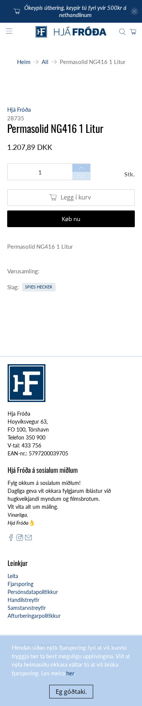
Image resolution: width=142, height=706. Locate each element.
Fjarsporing (20, 584)
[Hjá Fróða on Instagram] (19, 539)
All (45, 62)
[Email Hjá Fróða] (28, 539)
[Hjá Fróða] (71, 31)
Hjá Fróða (19, 109)
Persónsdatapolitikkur (33, 592)
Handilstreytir (23, 600)
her (70, 673)
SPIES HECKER (38, 286)
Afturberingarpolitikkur (34, 615)
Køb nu (71, 219)
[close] (134, 11)
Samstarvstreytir (27, 608)
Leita (13, 576)
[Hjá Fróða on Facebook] (11, 539)
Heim (23, 62)
